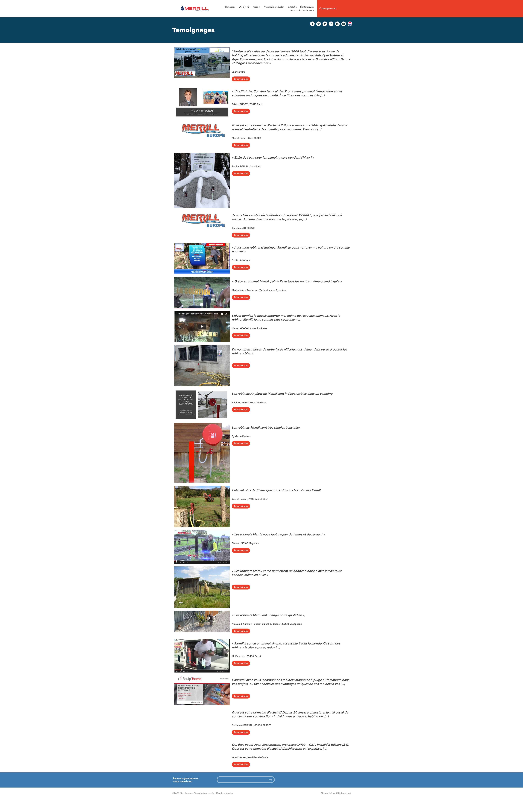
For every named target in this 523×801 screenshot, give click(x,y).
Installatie (292, 7)
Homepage (230, 7)
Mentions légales (224, 793)
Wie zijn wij (244, 7)
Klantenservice (307, 7)
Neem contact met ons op (302, 10)
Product (256, 7)
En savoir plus (241, 79)
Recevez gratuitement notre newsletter (186, 780)
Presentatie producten (274, 7)
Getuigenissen (328, 8)
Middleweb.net (343, 793)
